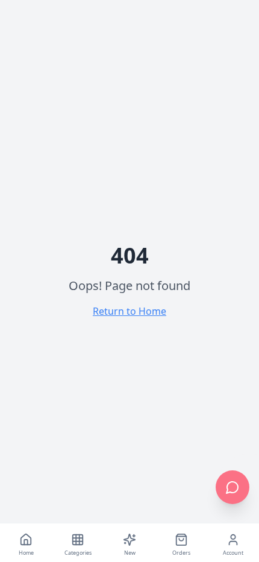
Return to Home (129, 311)
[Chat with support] (232, 487)
